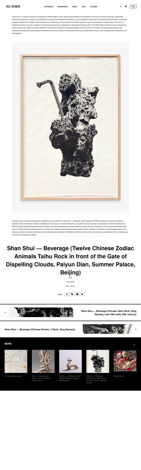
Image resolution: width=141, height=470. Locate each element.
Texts (84, 6)
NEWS (74, 6)
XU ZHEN (93, 6)
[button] (135, 344)
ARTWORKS (48, 6)
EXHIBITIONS (63, 6)
